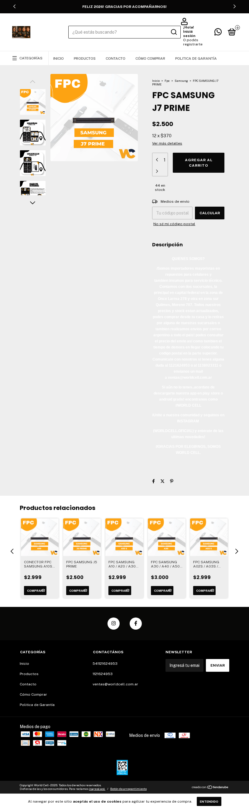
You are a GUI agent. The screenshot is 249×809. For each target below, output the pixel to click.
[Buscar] (174, 32)
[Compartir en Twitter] (162, 481)
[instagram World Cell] (113, 624)
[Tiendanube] (210, 787)
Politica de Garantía (196, 58)
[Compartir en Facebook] (153, 481)
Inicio (58, 58)
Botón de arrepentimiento (128, 789)
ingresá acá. (97, 789)
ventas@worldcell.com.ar (115, 684)
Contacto (115, 58)
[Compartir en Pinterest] (171, 481)
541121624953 (105, 663)
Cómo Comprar (150, 58)
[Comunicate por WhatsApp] (218, 33)
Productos (85, 58)
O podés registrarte (193, 42)
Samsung (181, 80)
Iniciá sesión (189, 33)
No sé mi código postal (174, 224)
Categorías (31, 58)
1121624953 (103, 674)
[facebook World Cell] (136, 624)
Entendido (209, 801)
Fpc (167, 80)
